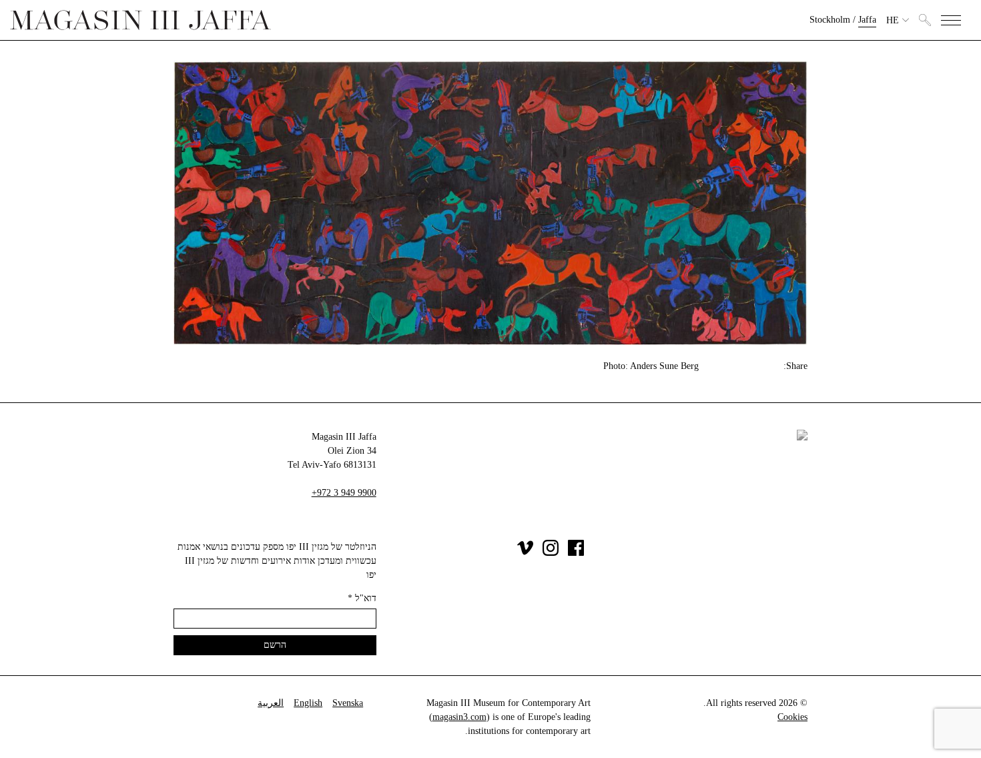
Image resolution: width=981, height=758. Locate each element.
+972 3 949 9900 (344, 493)
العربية (271, 703)
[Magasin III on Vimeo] (525, 553)
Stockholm (829, 20)
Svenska (347, 703)
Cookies (792, 717)
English (308, 703)
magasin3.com (459, 717)
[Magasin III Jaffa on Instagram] (551, 553)
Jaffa (867, 20)
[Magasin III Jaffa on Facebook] (576, 553)
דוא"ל (362, 598)
